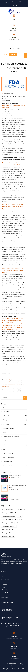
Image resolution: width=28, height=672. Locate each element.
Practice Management (15, 453)
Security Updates (15, 462)
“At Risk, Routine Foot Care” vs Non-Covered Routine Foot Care (17, 496)
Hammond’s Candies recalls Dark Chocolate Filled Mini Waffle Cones (12, 164)
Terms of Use (5, 595)
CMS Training (15, 412)
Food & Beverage (16, 380)
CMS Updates (15, 416)
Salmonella (5, 386)
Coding (15, 420)
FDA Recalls (15, 424)
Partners (4, 584)
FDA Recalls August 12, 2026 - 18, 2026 (17, 486)
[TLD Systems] (14, 11)
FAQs (3, 582)
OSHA (15, 449)
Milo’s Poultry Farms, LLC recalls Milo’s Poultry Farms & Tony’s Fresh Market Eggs (13, 206)
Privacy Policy (5, 597)
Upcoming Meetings (15, 466)
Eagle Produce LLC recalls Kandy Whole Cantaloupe (13, 106)
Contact (14, 669)
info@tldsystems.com (14, 40)
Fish (23, 384)
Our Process (5, 579)
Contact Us (5, 592)
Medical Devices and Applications (15, 437)
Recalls (8, 380)
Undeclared (15, 382)
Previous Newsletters (15, 458)
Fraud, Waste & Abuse (15, 428)
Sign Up (13, 54)
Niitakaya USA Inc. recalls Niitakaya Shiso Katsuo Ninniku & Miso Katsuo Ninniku (12, 270)
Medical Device (6, 382)
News (3, 587)
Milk (21, 382)
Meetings (15, 441)
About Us (4, 577)
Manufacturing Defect (8, 384)
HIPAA (15, 433)
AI (15, 408)
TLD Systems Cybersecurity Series (11, 623)
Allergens (18, 384)
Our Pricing (5, 590)
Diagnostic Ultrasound (15, 475)
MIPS (15, 445)
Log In (5, 54)
